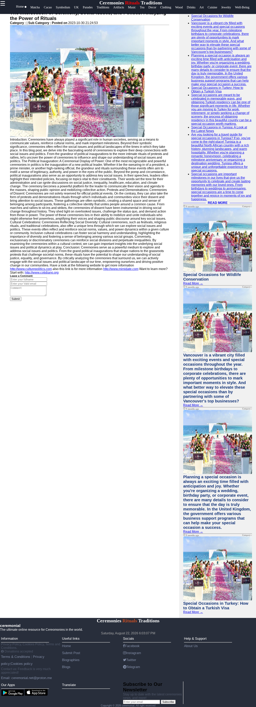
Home (66, 646)
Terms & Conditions (16, 657)
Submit (16, 298)
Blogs (66, 667)
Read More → (193, 283)
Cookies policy (22, 664)
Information (9, 638)
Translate (69, 685)
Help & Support (195, 638)
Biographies (71, 660)
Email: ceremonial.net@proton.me (26, 678)
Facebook (132, 646)
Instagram (133, 653)
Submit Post (71, 653)
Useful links (71, 638)
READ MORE (218, 203)
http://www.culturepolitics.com (31, 269)
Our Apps (8, 685)
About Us (191, 646)
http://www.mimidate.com (120, 269)
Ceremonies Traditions (130, 2)
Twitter (131, 660)
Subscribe (168, 701)
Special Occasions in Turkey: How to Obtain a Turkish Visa (217, 89)
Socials (128, 638)
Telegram (133, 667)
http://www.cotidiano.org (42, 272)
